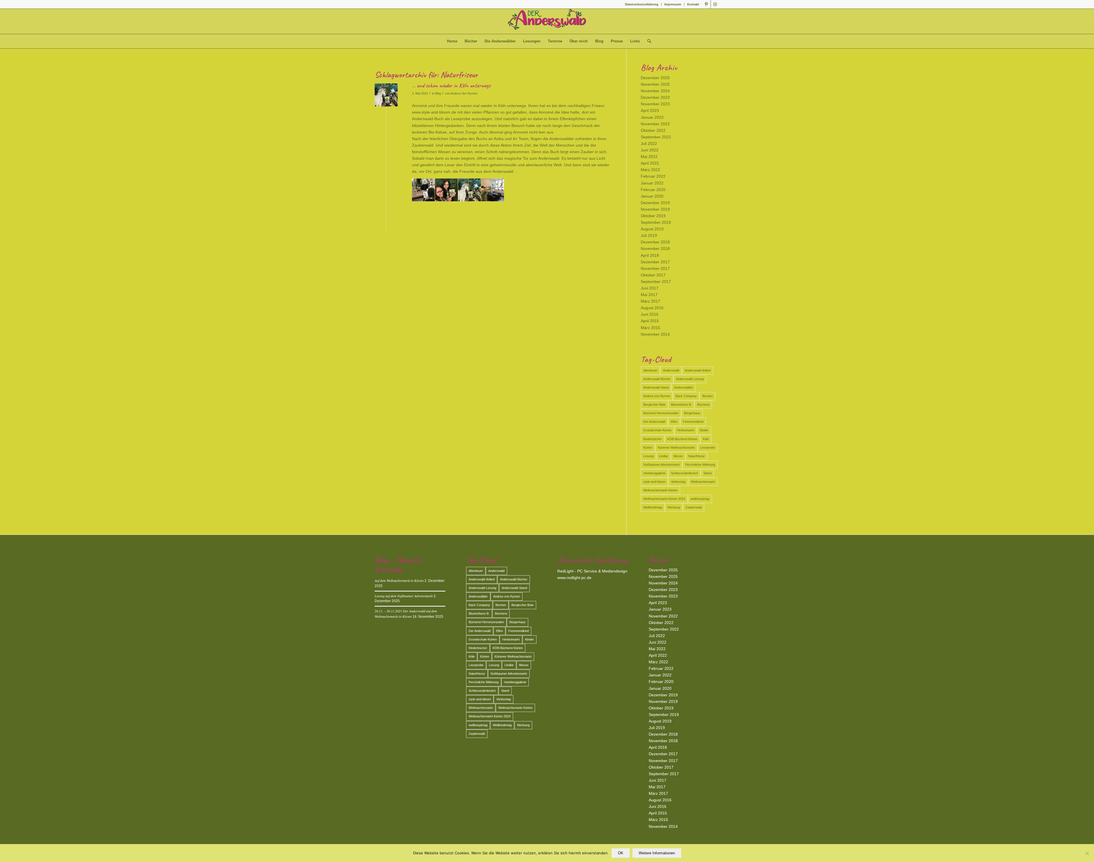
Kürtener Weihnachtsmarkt (676, 447)
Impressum (672, 4)
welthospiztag (700, 498)
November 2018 (655, 248)
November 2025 (655, 84)
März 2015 (650, 327)
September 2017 (656, 281)
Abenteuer (650, 370)
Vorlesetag (678, 481)
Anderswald (671, 370)
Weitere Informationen (657, 853)
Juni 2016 (649, 314)
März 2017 (650, 301)
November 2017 (655, 268)
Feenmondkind (693, 421)
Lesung (648, 456)
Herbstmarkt (685, 430)
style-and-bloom (654, 481)
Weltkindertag (652, 507)
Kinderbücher (652, 439)
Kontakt (693, 4)
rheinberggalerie (654, 473)
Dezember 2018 (655, 242)
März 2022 (650, 169)
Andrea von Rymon (656, 396)
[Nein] (1087, 853)
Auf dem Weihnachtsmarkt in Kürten (399, 580)
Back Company (686, 396)
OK (620, 853)
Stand (707, 473)
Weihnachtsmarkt (703, 481)
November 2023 (655, 104)
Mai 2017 (649, 294)
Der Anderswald (654, 421)
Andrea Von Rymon (464, 93)
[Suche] (647, 41)
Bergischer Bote (654, 404)
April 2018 (650, 255)
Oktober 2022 (653, 130)
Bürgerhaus (692, 413)
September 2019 (656, 222)
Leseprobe (707, 447)
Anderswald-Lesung (690, 379)
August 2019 (652, 229)
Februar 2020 (653, 189)
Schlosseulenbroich (684, 473)
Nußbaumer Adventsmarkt (661, 464)
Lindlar (663, 456)
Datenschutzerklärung (641, 4)
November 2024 (655, 91)
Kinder (704, 430)
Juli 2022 (649, 143)
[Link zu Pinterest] (706, 4)
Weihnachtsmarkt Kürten (660, 490)
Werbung (674, 507)
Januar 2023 (652, 117)
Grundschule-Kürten (657, 430)
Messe (678, 456)
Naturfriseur (696, 456)
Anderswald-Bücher (657, 379)
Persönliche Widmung (700, 464)
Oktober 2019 (653, 216)
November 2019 (655, 209)
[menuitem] (642, 4)
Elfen (674, 421)
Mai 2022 (649, 156)
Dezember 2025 (655, 77)
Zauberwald (693, 507)
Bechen (707, 396)
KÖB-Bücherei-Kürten (682, 439)
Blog (438, 93)
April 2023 (650, 110)
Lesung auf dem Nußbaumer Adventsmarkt (404, 596)
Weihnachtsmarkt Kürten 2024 (664, 498)
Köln (706, 439)
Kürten (647, 447)
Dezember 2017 (655, 262)
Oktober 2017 (653, 275)
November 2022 (655, 124)
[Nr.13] (386, 94)
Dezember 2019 (655, 202)
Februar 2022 (653, 176)
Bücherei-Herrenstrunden (661, 413)
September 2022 (656, 137)
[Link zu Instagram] (715, 4)
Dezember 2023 (655, 97)
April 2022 (650, 163)
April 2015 (650, 321)
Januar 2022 (652, 183)
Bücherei (703, 404)
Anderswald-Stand (656, 387)
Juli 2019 (649, 235)
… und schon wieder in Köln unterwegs (451, 85)
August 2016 (652, 307)
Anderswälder (683, 387)
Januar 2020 (652, 196)
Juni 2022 (649, 150)
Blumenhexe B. (681, 404)
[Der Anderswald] (547, 21)
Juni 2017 (649, 288)
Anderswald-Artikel (698, 370)
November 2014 (655, 334)
